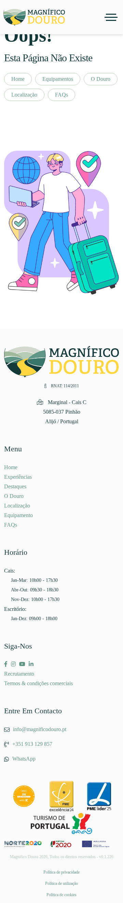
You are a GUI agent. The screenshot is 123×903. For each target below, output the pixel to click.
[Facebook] (6, 664)
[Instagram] (13, 664)
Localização (24, 95)
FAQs (61, 95)
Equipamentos (57, 79)
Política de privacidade (61, 872)
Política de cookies (61, 894)
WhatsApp (24, 759)
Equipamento (18, 515)
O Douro (100, 79)
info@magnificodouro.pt (39, 729)
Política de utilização (61, 883)
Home (18, 79)
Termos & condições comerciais (38, 683)
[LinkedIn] (31, 664)
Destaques (15, 486)
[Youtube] (22, 664)
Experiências (18, 477)
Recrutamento (19, 674)
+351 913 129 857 (32, 744)
